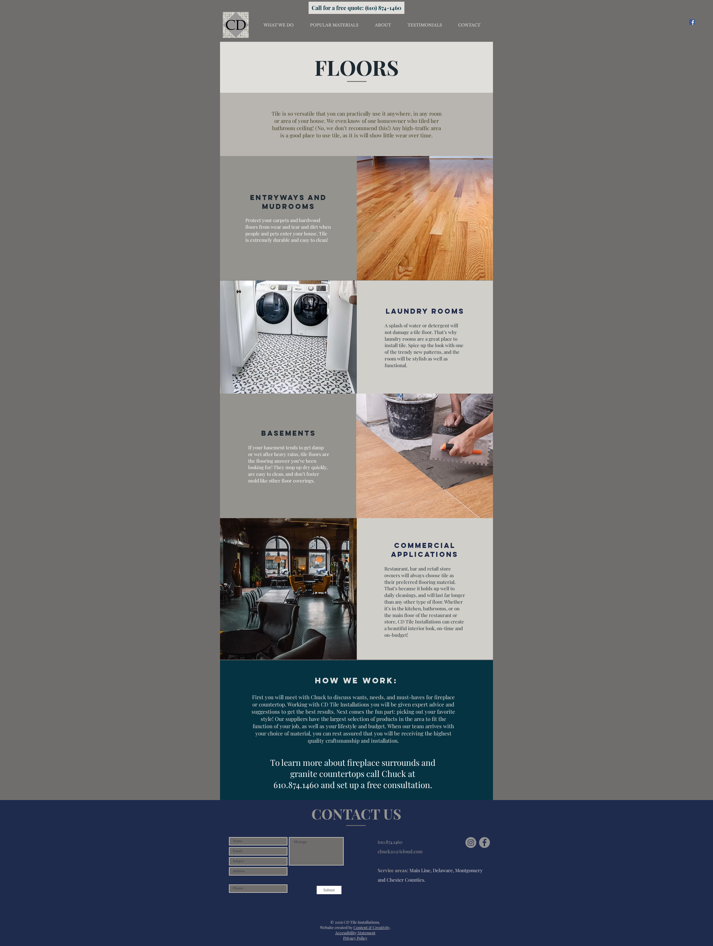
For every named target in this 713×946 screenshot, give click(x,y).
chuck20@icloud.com (400, 851)
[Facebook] (692, 22)
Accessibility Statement (355, 932)
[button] (278, 25)
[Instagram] (470, 842)
